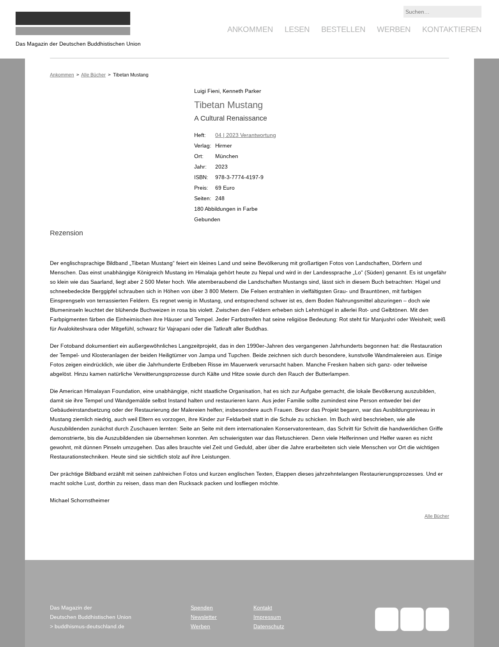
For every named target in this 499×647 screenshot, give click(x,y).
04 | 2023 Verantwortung (245, 135)
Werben (394, 29)
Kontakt (262, 607)
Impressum (267, 617)
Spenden (202, 607)
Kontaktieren (451, 29)
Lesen (297, 29)
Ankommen (250, 29)
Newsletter (204, 617)
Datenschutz (268, 626)
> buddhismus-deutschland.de (87, 626)
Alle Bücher (93, 75)
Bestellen (343, 29)
